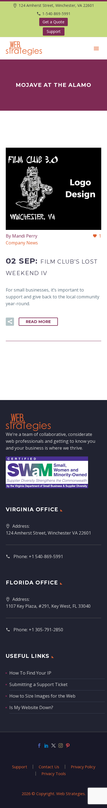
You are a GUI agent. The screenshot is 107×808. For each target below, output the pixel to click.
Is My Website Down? (31, 707)
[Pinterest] (68, 745)
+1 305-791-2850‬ (46, 630)
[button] (10, 322)
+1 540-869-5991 (46, 556)
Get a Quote (53, 21)
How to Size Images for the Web (42, 696)
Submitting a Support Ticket (38, 684)
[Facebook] (39, 745)
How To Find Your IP (30, 673)
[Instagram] (60, 745)
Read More (38, 321)
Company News (22, 243)
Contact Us (49, 767)
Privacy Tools (53, 774)
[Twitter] (53, 745)
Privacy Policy (83, 767)
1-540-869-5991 (56, 13)
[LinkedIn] (46, 745)
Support (54, 31)
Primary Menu (96, 48)
